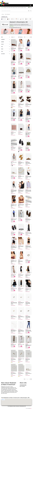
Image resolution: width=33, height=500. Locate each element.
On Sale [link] (2, 7)
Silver (12, 362)
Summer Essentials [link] (21, 7)
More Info (19, 27)
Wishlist (30, 7)
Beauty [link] (14, 7)
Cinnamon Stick (11, 107)
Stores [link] (25, 7)
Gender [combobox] (2, 41)
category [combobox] (3, 39)
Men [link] (7, 7)
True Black (18, 151)
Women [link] (5, 7)
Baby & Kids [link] (10, 7)
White (19, 151)
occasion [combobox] (3, 53)
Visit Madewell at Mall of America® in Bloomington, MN (17, 406)
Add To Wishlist (16, 40)
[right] (26, 7)
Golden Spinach (12, 107)
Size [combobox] (2, 46)
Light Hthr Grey (11, 165)
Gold (11, 362)
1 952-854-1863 (13, 27)
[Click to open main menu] (30, 5)
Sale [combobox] (2, 51)
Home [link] (16, 7)
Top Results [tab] (4, 16)
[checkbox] (4, 19)
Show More (11, 26)
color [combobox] (2, 44)
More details (22, 386)
